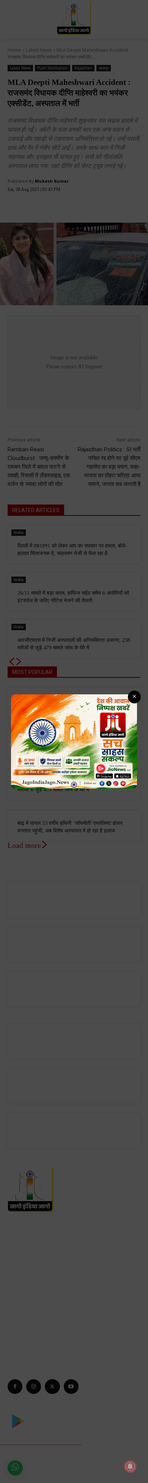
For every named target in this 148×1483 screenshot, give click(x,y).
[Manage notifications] (130, 1466)
